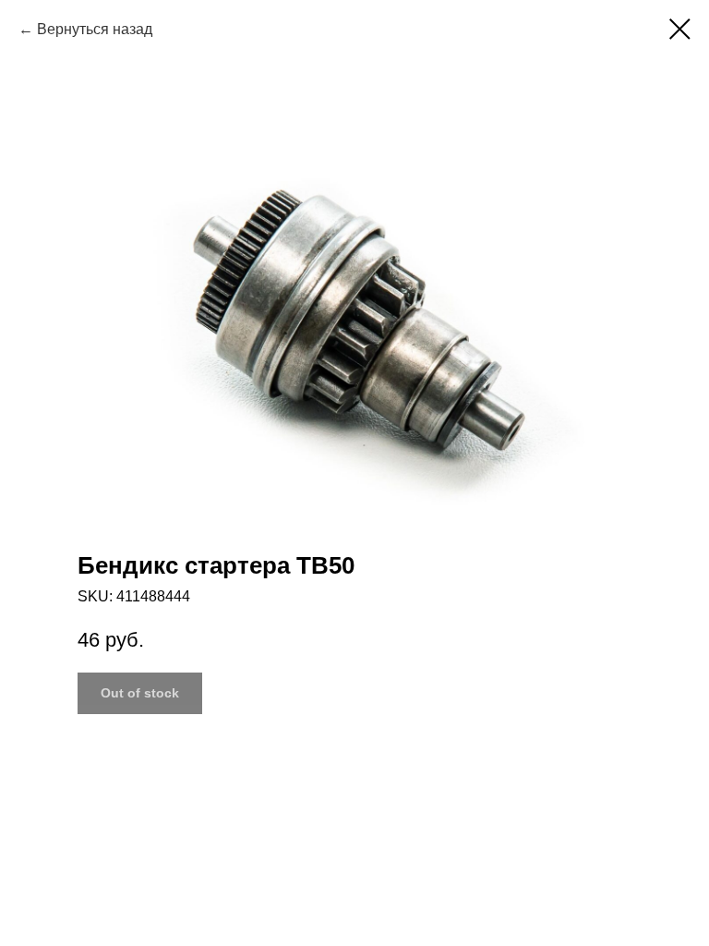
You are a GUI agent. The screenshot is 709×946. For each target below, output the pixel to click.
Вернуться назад (94, 29)
